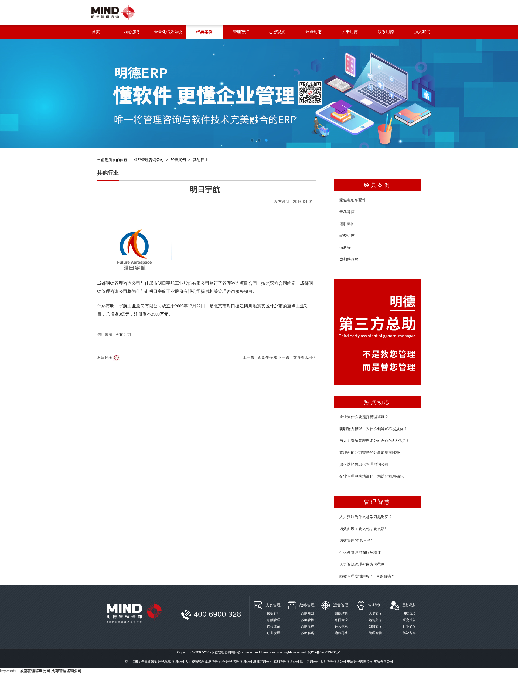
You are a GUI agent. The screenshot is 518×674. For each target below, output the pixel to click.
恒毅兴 (345, 247)
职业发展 (273, 633)
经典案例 (178, 159)
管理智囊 (375, 633)
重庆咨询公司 (383, 661)
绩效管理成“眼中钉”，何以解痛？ (367, 576)
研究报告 (409, 620)
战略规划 (307, 613)
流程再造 (341, 633)
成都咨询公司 (262, 661)
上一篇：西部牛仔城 (260, 357)
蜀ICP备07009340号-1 (324, 652)
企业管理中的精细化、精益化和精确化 (371, 476)
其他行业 (200, 159)
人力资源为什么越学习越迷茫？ (365, 517)
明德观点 (409, 613)
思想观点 (408, 605)
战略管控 (307, 620)
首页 (96, 31)
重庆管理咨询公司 (360, 661)
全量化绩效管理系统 (156, 661)
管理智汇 (374, 605)
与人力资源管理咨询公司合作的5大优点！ (374, 440)
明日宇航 (205, 189)
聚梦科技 (347, 235)
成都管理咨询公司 (149, 159)
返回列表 (105, 357)
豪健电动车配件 (352, 200)
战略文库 (375, 626)
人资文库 (375, 613)
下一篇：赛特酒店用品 (297, 357)
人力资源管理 (195, 661)
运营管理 (340, 605)
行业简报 (409, 626)
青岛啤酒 (347, 212)
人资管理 (273, 605)
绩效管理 (273, 613)
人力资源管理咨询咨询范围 (362, 564)
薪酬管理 (273, 620)
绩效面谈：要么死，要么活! (362, 529)
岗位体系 (273, 626)
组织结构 (341, 613)
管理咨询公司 (242, 661)
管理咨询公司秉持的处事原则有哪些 (369, 452)
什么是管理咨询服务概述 (360, 552)
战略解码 (307, 633)
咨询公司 (123, 334)
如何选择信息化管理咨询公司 (363, 464)
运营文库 (375, 620)
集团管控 (341, 620)
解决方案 (409, 633)
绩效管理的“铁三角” (355, 540)
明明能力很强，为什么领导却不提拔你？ (373, 429)
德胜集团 (347, 224)
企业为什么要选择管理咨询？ (363, 417)
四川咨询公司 (309, 661)
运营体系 (341, 626)
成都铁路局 (348, 259)
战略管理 (307, 605)
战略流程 (307, 626)
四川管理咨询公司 (333, 661)
